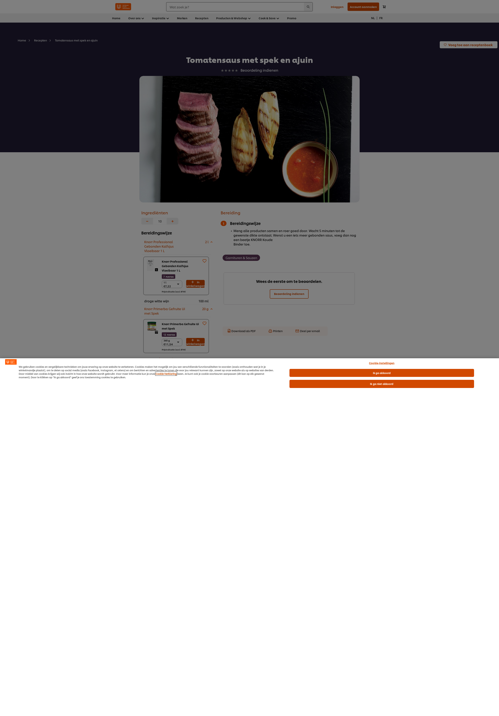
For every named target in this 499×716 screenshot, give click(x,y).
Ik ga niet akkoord (381, 383)
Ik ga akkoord (382, 373)
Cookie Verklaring (166, 373)
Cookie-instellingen (381, 363)
